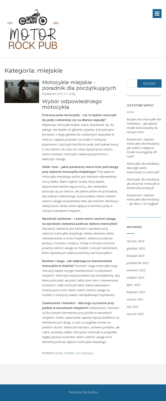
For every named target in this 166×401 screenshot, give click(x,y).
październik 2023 (138, 263)
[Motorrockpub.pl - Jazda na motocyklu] (32, 29)
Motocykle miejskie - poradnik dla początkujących (79, 85)
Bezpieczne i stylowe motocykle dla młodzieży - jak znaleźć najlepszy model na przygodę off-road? (144, 147)
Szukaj (149, 83)
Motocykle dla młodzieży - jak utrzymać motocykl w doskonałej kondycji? (144, 183)
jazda (58, 353)
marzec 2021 (135, 299)
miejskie (69, 353)
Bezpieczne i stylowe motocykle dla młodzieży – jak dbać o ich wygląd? (143, 199)
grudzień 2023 (136, 248)
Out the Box (90, 392)
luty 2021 (133, 307)
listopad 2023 (135, 256)
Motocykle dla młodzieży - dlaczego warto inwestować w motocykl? (144, 168)
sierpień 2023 (135, 277)
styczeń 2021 (135, 314)
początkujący (85, 353)
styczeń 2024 (135, 241)
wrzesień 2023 (136, 270)
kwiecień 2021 (136, 292)
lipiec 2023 (133, 285)
